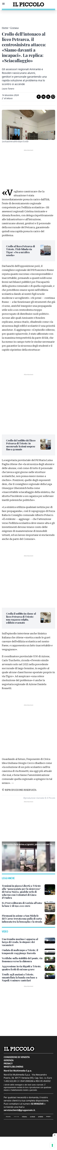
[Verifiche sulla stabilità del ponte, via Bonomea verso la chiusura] (50, 960)
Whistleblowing (13, 1066)
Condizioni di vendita (17, 1057)
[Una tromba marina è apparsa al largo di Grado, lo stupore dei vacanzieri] (50, 940)
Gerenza (9, 1060)
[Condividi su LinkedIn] (43, 97)
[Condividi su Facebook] (39, 97)
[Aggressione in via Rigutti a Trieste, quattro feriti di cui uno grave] (50, 968)
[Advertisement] (28, 16)
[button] (28, 856)
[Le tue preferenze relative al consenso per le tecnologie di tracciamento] (52, 1145)
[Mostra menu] (3, 3)
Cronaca (14, 27)
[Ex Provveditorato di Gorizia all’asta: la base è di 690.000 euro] (50, 906)
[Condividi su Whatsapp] (53, 97)
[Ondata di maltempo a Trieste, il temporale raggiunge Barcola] (50, 952)
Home (5, 27)
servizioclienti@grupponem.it (19, 1110)
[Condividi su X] (48, 97)
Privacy (8, 1063)
